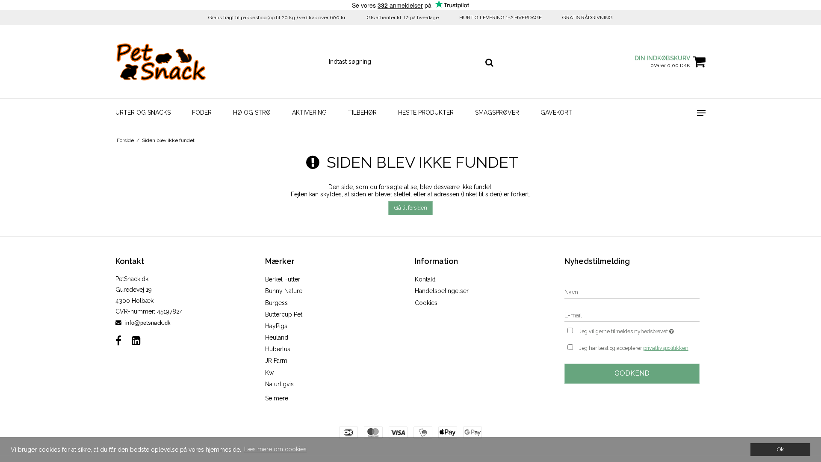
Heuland (276, 337)
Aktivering (309, 112)
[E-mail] (632, 314)
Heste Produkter (426, 112)
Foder (202, 112)
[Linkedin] (136, 340)
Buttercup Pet (283, 314)
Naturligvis (279, 384)
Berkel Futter (282, 279)
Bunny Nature (283, 290)
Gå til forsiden (410, 207)
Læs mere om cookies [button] (275, 449)
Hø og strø (252, 112)
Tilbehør (362, 112)
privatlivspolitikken (665, 348)
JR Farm (276, 360)
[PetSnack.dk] (161, 61)
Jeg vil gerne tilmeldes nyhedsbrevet (639, 330)
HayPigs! (277, 326)
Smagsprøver (497, 112)
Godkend (632, 373)
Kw (269, 372)
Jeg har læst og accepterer (633, 348)
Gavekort (556, 112)
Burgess (276, 302)
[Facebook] (118, 340)
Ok (780, 449)
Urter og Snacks (143, 112)
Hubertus (277, 349)
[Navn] (632, 291)
